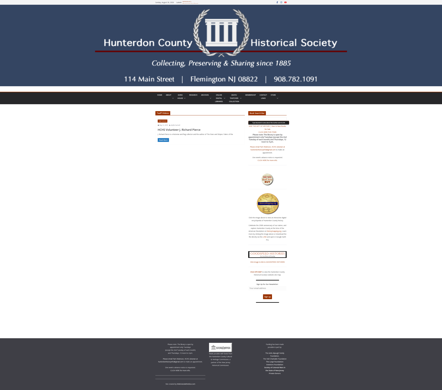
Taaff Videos (162, 121)
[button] (172, 98)
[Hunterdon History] (221, 6)
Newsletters (186, 2)
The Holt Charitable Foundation (274, 359)
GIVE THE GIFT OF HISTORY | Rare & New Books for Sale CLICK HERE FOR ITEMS (267, 129)
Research (193, 95)
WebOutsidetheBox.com (186, 384)
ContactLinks (263, 96)
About (168, 95)
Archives (205, 95)
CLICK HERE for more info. (267, 160)
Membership (250, 95)
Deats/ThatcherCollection (234, 98)
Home (159, 95)
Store (273, 95)
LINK (265, 237)
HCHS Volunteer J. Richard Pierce (179, 130)
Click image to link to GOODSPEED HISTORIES (267, 262)
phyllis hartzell (175, 125)
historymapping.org (274, 231)
